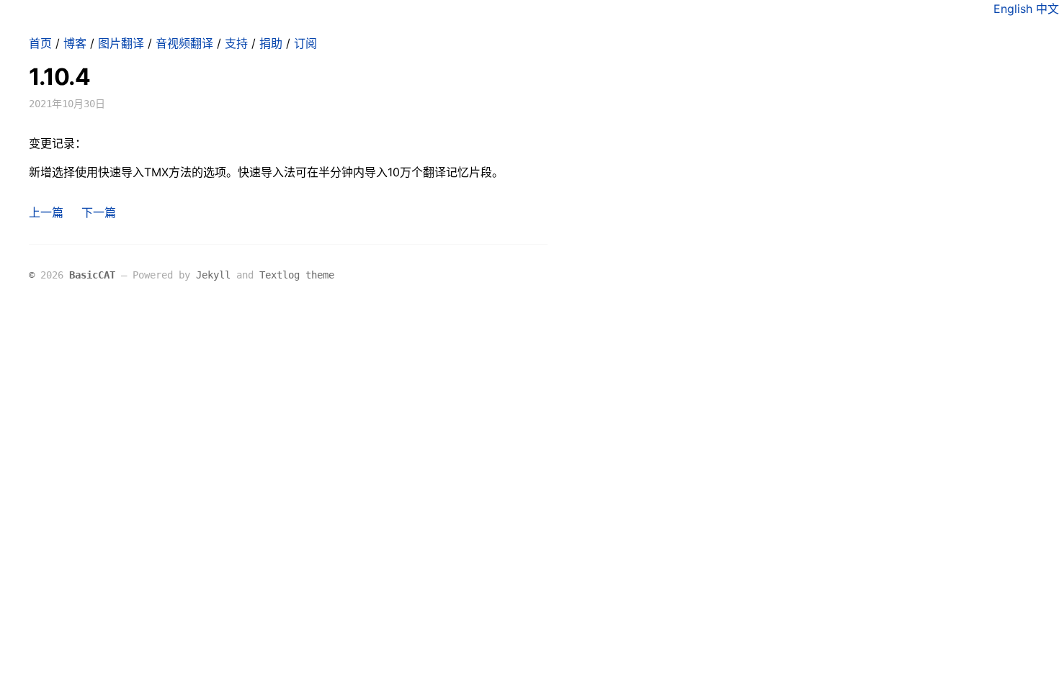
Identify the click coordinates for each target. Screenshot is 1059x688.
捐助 (270, 43)
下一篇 (98, 212)
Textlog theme (296, 275)
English (1012, 8)
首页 (40, 43)
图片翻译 (121, 43)
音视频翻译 (184, 43)
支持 (236, 43)
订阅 (305, 43)
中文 (1047, 8)
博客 (74, 43)
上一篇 (46, 212)
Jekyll (213, 275)
